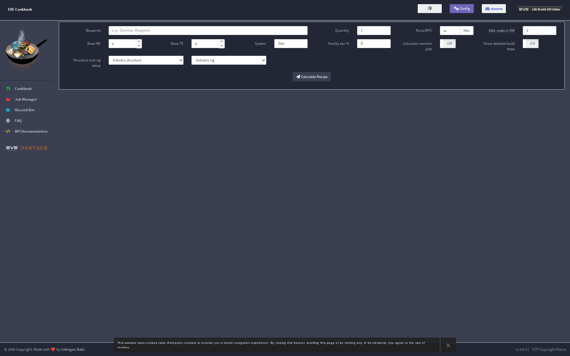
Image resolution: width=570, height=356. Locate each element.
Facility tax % (338, 43)
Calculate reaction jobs (417, 46)
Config (464, 8)
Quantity (342, 30)
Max (466, 30)
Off (449, 43)
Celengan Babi (72, 349)
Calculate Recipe (313, 76)
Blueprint (93, 30)
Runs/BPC (424, 30)
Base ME (94, 43)
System (260, 43)
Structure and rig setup (87, 63)
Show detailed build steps (499, 46)
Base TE (177, 43)
